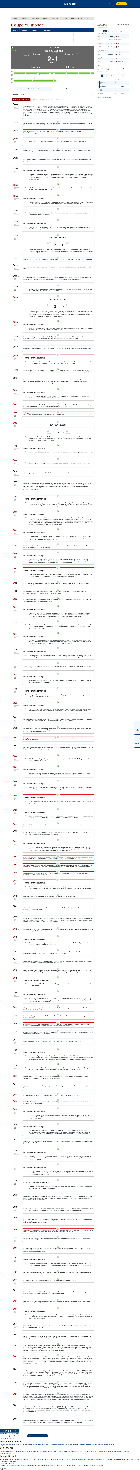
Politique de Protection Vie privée (65, 1465)
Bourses (2, 1451)
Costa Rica (110, 46)
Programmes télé (19, 1451)
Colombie (111, 39)
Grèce (119, 46)
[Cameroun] (101, 94)
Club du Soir (28, 1451)
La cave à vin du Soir (84, 1451)
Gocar (66, 1451)
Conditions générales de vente (30, 1465)
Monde (8, 1445)
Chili (119, 36)
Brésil (111, 36)
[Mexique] (101, 86)
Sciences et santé (42, 1445)
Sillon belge (86, 1459)
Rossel (2, 1459)
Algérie (119, 54)
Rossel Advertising (10, 1459)
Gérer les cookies (5, 1453)
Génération (68, 1445)
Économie (13, 1445)
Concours (49, 1451)
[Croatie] (101, 90)
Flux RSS (12, 1461)
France (111, 51)
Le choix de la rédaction (94, 1445)
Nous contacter (37, 1451)
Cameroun (104, 93)
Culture (24, 1445)
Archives (111, 1445)
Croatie (104, 90)
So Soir (56, 1445)
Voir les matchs (103, 65)
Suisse (119, 58)
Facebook (129, 1459)
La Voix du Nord (58, 1459)
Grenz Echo (49, 1459)
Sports (19, 1445)
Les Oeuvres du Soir (122, 1451)
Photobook (112, 1451)
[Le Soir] (70, 4)
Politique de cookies (47, 1465)
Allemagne (110, 54)
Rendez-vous (71, 1459)
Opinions (29, 1445)
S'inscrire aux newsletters (37, 1436)
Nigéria (119, 51)
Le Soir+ (51, 1445)
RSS (44, 1451)
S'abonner (121, 4)
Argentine (110, 58)
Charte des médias (82, 1465)
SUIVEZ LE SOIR (119, 1459)
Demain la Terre (77, 1445)
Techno (34, 1445)
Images (84, 1445)
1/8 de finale (53, 40)
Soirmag (61, 1445)
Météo (11, 1451)
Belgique (35, 67)
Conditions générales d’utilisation (10, 1465)
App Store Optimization (98, 1459)
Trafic (7, 1451)
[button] (15, 4)
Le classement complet (105, 97)
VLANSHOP (109, 1459)
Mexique (120, 43)
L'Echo (38, 1459)
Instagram (4, 1461)
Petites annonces (58, 1451)
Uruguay (120, 39)
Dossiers (105, 1445)
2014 (53, 34)
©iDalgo (12, 1428)
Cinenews (27, 1459)
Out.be (33, 1459)
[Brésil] (101, 83)
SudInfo (42, 1459)
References (20, 1459)
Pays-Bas (110, 43)
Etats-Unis (70, 67)
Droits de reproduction (96, 1465)
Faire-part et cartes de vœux (100, 1451)
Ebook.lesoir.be (73, 1451)
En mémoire (79, 1459)
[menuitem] (137, 727)
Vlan (65, 1459)
